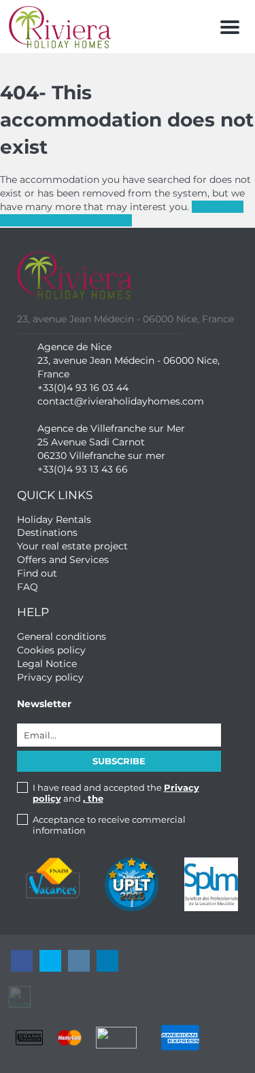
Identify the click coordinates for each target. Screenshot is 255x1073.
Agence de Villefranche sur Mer (111, 428)
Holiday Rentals (54, 519)
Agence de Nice (74, 347)
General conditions (61, 636)
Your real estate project (72, 546)
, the (93, 798)
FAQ (27, 587)
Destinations (47, 532)
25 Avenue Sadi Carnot (91, 442)
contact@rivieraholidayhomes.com (120, 401)
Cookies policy (51, 650)
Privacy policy (50, 677)
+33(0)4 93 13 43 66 (82, 469)
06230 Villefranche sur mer (101, 455)
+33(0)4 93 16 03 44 (83, 387)
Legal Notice (47, 664)
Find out (37, 573)
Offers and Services (63, 559)
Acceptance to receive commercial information (109, 825)
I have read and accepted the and (116, 793)
